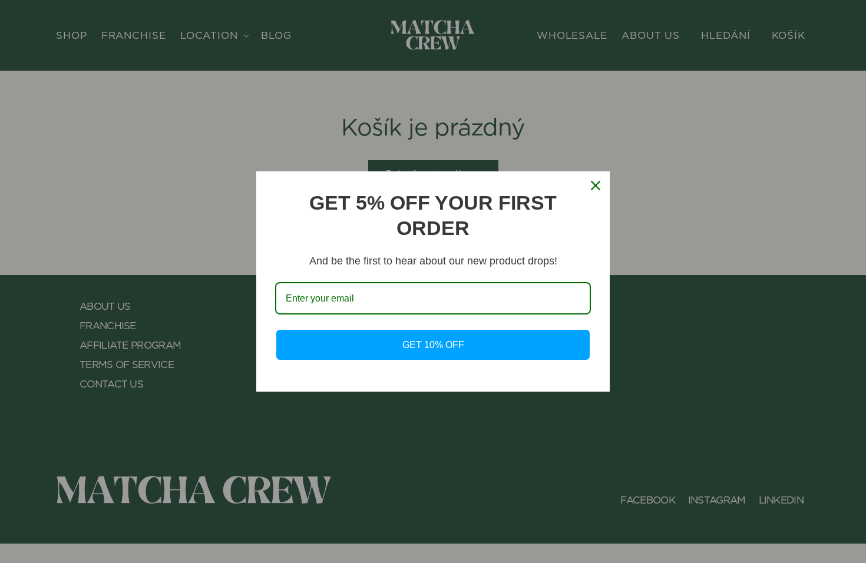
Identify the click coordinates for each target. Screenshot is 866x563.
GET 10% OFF (433, 345)
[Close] (595, 185)
